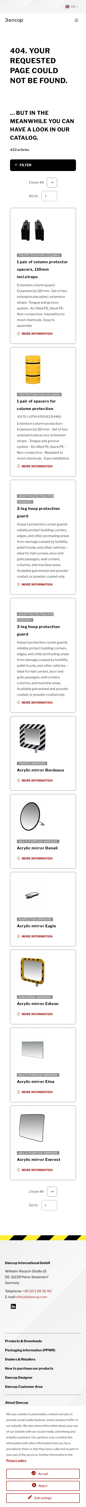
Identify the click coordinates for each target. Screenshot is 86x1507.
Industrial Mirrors (35, 997)
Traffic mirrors (32, 763)
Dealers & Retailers (20, 1359)
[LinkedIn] (13, 1306)
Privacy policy (16, 1460)
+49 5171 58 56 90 (37, 1291)
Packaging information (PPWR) (30, 1350)
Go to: (33, 196)
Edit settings (43, 1498)
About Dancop (16, 1403)
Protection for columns (39, 255)
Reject (43, 1486)
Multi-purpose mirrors (38, 841)
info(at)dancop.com (31, 1297)
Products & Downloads (23, 1341)
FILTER (26, 165)
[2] (52, 183)
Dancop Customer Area (24, 1387)
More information (37, 333)
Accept (43, 1473)
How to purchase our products (29, 1368)
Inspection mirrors (35, 919)
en (73, 6)
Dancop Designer (19, 1378)
